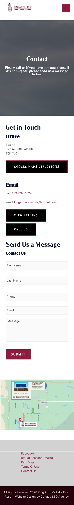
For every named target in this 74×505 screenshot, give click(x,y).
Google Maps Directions (36, 166)
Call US (21, 229)
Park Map (27, 462)
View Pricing (26, 215)
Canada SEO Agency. (55, 496)
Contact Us (29, 471)
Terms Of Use (30, 466)
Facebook (28, 453)
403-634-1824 (22, 193)
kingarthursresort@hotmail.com (35, 202)
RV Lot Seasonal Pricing (37, 458)
